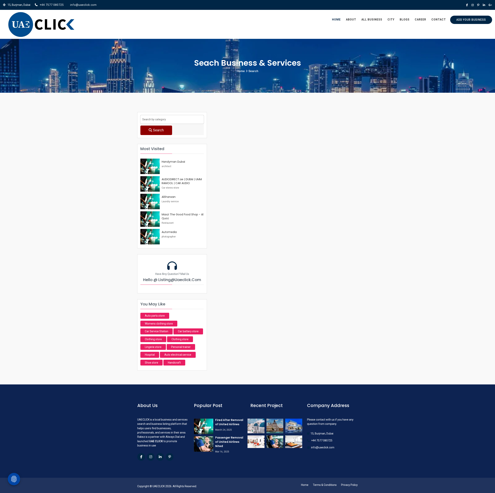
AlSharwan (169, 197)
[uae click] (41, 25)
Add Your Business (471, 19)
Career (420, 19)
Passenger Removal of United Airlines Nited (229, 442)
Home (336, 19)
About (351, 19)
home (241, 71)
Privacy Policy (349, 484)
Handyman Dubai (173, 162)
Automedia (169, 232)
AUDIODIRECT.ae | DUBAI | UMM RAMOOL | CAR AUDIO (182, 181)
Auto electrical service (177, 354)
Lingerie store (153, 346)
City (390, 19)
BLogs (405, 19)
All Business (371, 19)
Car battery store (188, 331)
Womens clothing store (159, 323)
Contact (438, 19)
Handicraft (174, 362)
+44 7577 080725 (52, 4)
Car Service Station (156, 331)
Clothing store (153, 339)
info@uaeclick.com (83, 4)
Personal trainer (181, 346)
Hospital (150, 354)
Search (158, 130)
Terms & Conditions (325, 484)
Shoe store (151, 362)
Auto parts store (155, 315)
